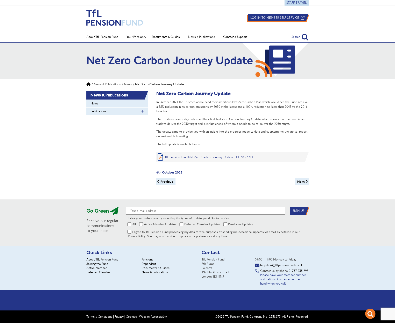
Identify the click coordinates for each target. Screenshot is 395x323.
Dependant (149, 264)
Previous (166, 181)
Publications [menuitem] (98, 111)
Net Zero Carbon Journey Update (159, 84)
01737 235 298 (298, 271)
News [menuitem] (94, 103)
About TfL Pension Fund (102, 259)
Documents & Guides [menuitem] (166, 37)
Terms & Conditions (99, 317)
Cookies (131, 317)
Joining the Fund (97, 264)
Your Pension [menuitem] (135, 37)
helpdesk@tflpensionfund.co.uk (281, 265)
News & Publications (107, 84)
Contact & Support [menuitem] (235, 37)
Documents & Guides (156, 268)
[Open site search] (370, 314)
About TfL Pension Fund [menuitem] (102, 37)
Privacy (119, 317)
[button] (300, 37)
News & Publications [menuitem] (201, 37)
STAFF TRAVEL (296, 3)
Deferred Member (98, 272)
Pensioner (148, 259)
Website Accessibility (153, 317)
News (128, 84)
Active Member (96, 268)
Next (300, 181)
